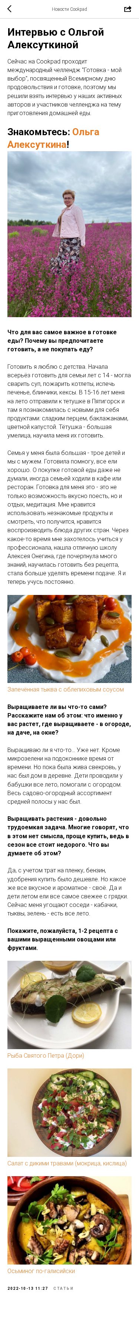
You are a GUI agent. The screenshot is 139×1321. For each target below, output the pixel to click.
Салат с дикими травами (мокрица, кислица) (67, 1163)
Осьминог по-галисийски (41, 1271)
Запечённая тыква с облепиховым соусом (65, 689)
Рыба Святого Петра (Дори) (45, 1055)
